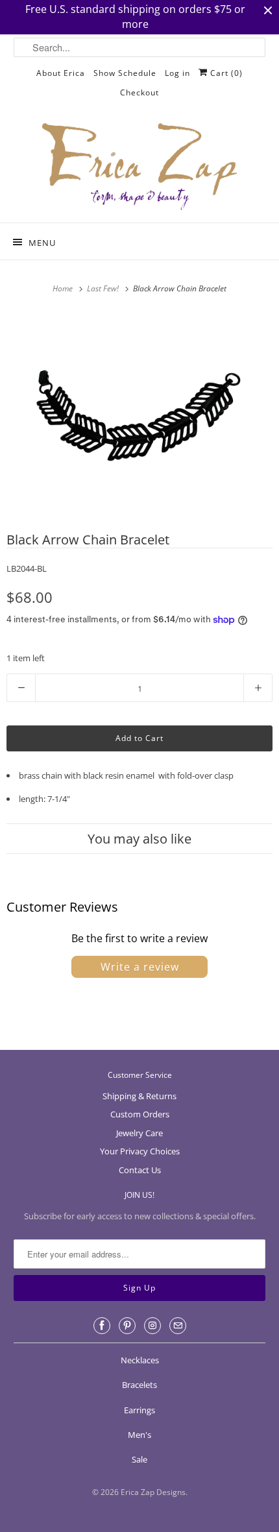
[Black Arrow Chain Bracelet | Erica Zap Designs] (139, 408)
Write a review (140, 967)
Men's (139, 1435)
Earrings (139, 1410)
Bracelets (139, 1385)
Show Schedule (124, 73)
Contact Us (140, 1170)
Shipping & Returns (139, 1096)
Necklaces (140, 1360)
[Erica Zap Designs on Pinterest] (127, 1325)
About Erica (60, 73)
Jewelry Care (139, 1133)
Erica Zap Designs (153, 1492)
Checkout (139, 92)
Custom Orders (139, 1114)
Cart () (225, 73)
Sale (139, 1459)
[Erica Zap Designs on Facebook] (101, 1325)
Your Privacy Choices (140, 1151)
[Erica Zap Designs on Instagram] (152, 1325)
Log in (177, 73)
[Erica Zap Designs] (140, 167)
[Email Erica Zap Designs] (177, 1325)
